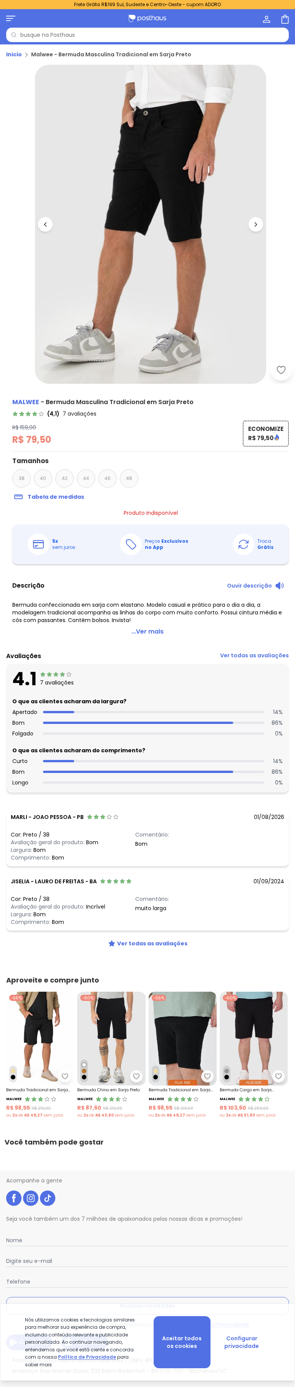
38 (22, 478)
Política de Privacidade (87, 1357)
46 (107, 478)
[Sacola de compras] (284, 18)
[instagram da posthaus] (30, 1198)
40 (43, 478)
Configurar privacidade (241, 1342)
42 (65, 478)
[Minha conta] (265, 18)
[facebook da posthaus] (14, 1198)
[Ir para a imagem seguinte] (256, 224)
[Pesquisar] (13, 34)
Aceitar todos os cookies (182, 1342)
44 (86, 478)
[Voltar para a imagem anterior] (45, 224)
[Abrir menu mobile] (10, 18)
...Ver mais (147, 631)
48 (129, 478)
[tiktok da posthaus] (47, 1198)
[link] (54, 414)
